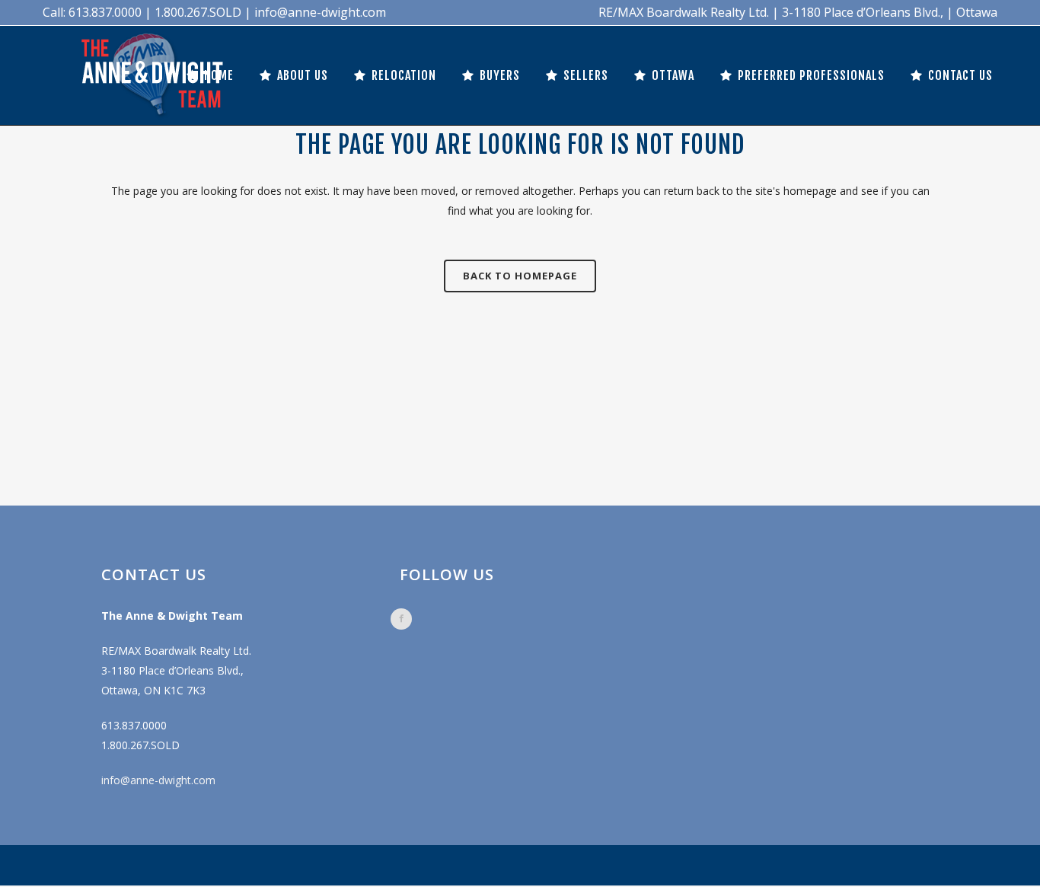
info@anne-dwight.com (158, 780)
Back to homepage (520, 275)
